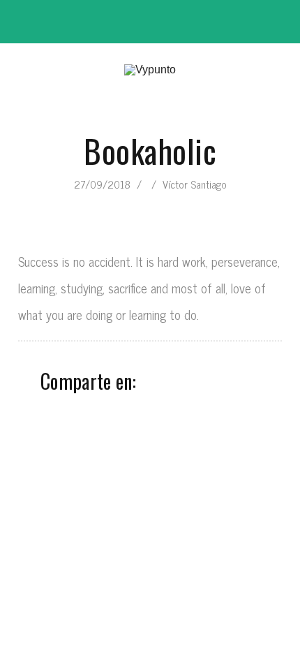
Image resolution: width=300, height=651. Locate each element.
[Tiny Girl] (155, 204)
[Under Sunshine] (145, 204)
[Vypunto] (150, 69)
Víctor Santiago (195, 184)
